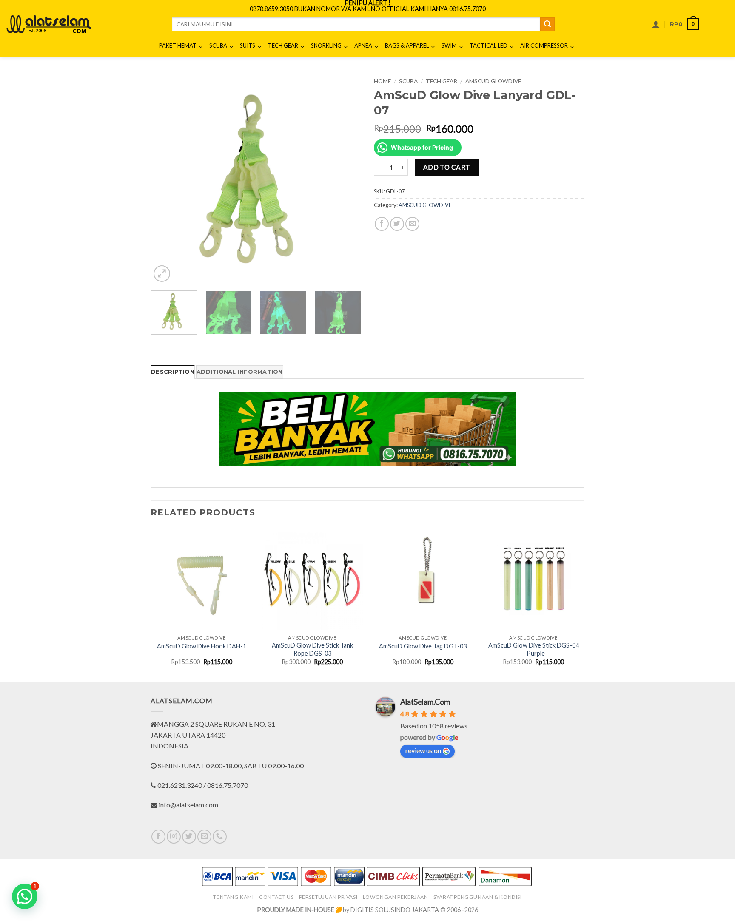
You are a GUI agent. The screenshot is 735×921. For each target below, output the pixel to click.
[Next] (346, 179)
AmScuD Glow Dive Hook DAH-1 (201, 646)
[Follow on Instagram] (174, 837)
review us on (423, 750)
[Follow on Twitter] (189, 837)
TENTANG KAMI (233, 897)
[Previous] (165, 179)
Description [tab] (172, 372)
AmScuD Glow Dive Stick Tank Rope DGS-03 (312, 649)
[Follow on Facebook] (158, 837)
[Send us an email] (204, 837)
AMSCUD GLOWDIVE (493, 81)
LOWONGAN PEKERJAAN (395, 897)
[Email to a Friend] (412, 224)
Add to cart (446, 167)
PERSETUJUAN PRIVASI (328, 897)
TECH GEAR (441, 81)
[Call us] (220, 837)
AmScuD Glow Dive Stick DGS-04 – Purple (533, 649)
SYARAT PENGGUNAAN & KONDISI (477, 897)
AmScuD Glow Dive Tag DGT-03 (423, 646)
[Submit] (547, 24)
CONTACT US (276, 897)
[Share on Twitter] (397, 224)
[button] (656, 24)
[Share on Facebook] (382, 224)
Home (382, 81)
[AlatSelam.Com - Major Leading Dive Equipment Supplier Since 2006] (48, 24)
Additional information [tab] (240, 372)
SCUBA (408, 81)
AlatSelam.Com (425, 701)
